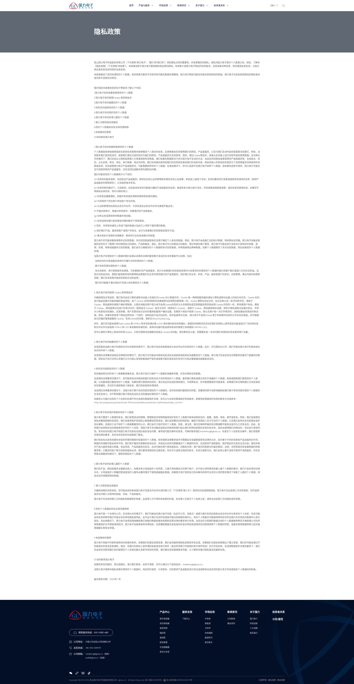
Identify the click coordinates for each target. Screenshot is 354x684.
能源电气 (209, 637)
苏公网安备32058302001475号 (179, 680)
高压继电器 (164, 623)
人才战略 (254, 628)
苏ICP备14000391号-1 (153, 680)
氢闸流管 (163, 628)
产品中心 (165, 612)
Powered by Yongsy (202, 680)
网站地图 (281, 680)
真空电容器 (164, 619)
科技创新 (254, 623)
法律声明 (263, 680)
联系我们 (254, 633)
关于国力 (255, 612)
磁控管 (163, 633)
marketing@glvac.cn (94, 654)
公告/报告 (277, 619)
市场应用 (210, 612)
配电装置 (163, 642)
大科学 (208, 628)
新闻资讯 (232, 612)
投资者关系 (278, 612)
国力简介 (254, 619)
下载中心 (186, 619)
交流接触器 (164, 647)
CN (271, 5)
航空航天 (209, 642)
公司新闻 (231, 619)
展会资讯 (231, 623)
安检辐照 (209, 633)
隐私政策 (272, 680)
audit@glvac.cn (91, 658)
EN (277, 5)
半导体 (208, 619)
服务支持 (187, 612)
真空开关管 (164, 652)
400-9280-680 (101, 632)
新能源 (208, 623)
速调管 (163, 637)
